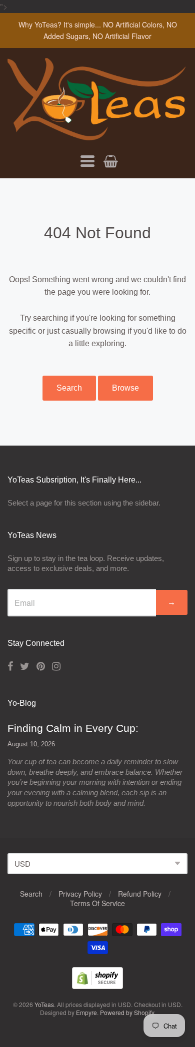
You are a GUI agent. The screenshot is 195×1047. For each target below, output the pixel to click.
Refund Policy (140, 894)
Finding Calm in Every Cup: (73, 728)
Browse (125, 388)
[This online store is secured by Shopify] (97, 986)
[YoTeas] (98, 135)
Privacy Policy (80, 894)
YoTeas (44, 1004)
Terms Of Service (97, 903)
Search (69, 388)
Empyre (86, 1012)
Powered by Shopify (127, 1012)
